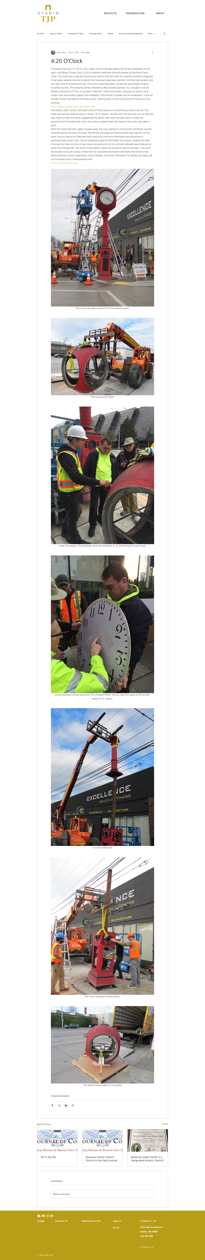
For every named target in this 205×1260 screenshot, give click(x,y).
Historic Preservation (60, 1096)
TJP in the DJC (48, 1157)
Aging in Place (56, 33)
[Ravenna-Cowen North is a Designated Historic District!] (148, 1140)
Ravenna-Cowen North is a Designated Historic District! (147, 1158)
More (150, 33)
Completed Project (76, 33)
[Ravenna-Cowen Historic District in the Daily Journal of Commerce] (102, 1140)
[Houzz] (39, 1216)
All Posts (40, 33)
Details (111, 33)
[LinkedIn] (51, 1216)
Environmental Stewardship (131, 33)
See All (165, 1124)
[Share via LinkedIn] (66, 1105)
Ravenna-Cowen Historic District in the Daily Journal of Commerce (101, 1158)
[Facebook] (43, 1216)
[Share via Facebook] (52, 1105)
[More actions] (152, 52)
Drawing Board (95, 33)
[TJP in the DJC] (57, 1140)
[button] (164, 33)
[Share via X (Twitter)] (59, 1105)
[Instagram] (47, 1216)
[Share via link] (72, 1105)
